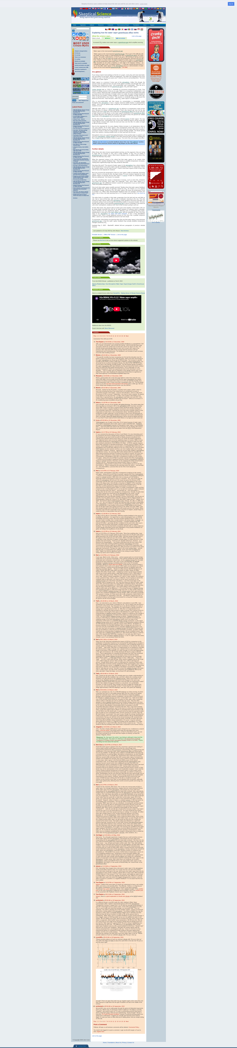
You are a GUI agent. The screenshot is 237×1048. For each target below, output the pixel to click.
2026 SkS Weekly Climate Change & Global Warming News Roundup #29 (81, 182)
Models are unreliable (80, 61)
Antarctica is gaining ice (80, 69)
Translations (136, 25)
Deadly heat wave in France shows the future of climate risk (81, 195)
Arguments (83, 25)
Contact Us (131, 1042)
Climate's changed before (81, 51)
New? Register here (83, 100)
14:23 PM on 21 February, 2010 (111, 531)
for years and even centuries (118, 213)
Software (92, 25)
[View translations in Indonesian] (122, 8)
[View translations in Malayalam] (137, 8)
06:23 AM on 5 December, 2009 (111, 387)
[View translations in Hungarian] (116, 8)
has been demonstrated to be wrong (117, 383)
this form (103, 142)
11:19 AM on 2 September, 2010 (111, 866)
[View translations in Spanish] (158, 8)
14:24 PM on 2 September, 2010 (115, 882)
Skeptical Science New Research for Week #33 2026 (81, 126)
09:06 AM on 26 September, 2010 (115, 900)
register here (100, 1031)
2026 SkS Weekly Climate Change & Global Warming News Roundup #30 (81, 168)
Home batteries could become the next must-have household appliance (81, 189)
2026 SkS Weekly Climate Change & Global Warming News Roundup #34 (81, 111)
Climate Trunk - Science (79, 119)
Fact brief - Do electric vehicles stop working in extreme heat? (80, 192)
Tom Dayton (100, 342)
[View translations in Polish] (143, 8)
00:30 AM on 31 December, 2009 (110, 420)
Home (74, 25)
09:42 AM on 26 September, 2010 (113, 937)
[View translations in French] (107, 8)
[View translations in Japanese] (128, 8)
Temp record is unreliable (81, 63)
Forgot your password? (78, 102)
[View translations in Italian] (125, 8)
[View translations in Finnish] (105, 8)
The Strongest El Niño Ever (79, 179)
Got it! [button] (231, 4)
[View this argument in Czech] (105, 29)
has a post (106, 889)
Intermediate (121, 38)
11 (113, 336)
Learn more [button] (143, 4)
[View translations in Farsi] (102, 8)
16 (124, 336)
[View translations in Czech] (93, 8)
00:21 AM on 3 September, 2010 (115, 894)
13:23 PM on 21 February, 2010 (109, 470)
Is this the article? (105, 730)
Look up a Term (82, 1046)
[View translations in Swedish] (161, 8)
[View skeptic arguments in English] (81, 8)
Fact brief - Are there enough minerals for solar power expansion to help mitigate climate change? (80, 132)
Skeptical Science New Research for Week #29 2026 (81, 186)
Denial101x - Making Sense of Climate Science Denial (129, 293)
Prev (95, 336)
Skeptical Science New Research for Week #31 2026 (81, 157)
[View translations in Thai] (164, 8)
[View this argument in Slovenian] (135, 29)
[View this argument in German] (109, 29)
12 (115, 336)
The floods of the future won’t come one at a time (80, 136)
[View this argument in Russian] (125, 29)
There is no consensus (80, 57)
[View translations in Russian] (149, 8)
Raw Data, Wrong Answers (79, 120)
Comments (110, 25)
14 (120, 336)
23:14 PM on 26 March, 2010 (108, 784)
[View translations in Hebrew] (113, 8)
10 (111, 336)
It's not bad (77, 55)
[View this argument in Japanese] (122, 29)
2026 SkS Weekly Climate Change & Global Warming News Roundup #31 (81, 153)
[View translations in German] (110, 8)
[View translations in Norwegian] (140, 8)
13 (117, 336)
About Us (118, 1042)
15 (122, 336)
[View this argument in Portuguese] (118, 29)
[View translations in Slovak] (152, 8)
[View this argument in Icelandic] (112, 29)
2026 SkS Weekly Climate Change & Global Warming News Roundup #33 (81, 123)
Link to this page (136, 36)
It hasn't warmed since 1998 (81, 67)
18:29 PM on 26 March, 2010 (113, 744)
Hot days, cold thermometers (80, 165)
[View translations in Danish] (96, 8)
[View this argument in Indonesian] (138, 29)
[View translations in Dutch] (99, 8)
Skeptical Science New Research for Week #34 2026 (81, 114)
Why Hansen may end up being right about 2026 (80, 150)
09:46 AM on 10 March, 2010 (108, 690)
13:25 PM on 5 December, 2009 (111, 402)
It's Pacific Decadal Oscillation (110, 1014)
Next (127, 336)
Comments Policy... (134, 1027)
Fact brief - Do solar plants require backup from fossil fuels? (81, 163)
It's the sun (77, 53)
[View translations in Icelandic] (119, 8)
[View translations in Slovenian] (155, 8)
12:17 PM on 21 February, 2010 (111, 432)
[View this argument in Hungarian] (141, 29)
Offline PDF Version (109, 234)
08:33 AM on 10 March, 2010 (109, 673)
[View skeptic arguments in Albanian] (84, 8)
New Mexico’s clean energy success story (79, 145)
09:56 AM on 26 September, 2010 (115, 1006)
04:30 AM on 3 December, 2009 (115, 342)
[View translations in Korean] (131, 8)
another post (139, 890)
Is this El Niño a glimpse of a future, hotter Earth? (80, 117)
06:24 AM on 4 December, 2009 (111, 355)
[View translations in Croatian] (90, 8)
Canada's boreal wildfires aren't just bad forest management (81, 174)
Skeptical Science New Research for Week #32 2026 (81, 142)
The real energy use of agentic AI (81, 128)
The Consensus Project (123, 25)
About (144, 25)
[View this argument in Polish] (115, 29)
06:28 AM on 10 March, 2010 (109, 601)
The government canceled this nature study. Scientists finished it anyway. (81, 160)
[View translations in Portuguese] (146, 8)
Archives (75, 198)
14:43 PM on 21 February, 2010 (109, 555)
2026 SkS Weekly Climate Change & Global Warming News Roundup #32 (81, 139)
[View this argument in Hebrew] (131, 29)
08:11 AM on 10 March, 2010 (108, 639)
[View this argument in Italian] (128, 29)
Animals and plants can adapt (82, 65)
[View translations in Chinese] (87, 8)
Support (152, 25)
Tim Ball (124, 67)
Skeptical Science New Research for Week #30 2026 (81, 171)
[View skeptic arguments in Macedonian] (134, 8)
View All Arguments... (80, 71)
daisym (98, 884)
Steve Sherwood (109, 328)
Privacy (124, 1042)
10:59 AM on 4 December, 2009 (113, 376)
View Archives (125, 230)
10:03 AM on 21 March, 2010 (112, 727)
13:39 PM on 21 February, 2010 (111, 513)
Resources (101, 25)
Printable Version (97, 234)
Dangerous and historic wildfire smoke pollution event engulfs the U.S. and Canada (81, 177)
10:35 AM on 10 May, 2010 (112, 835)
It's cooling (77, 59)
